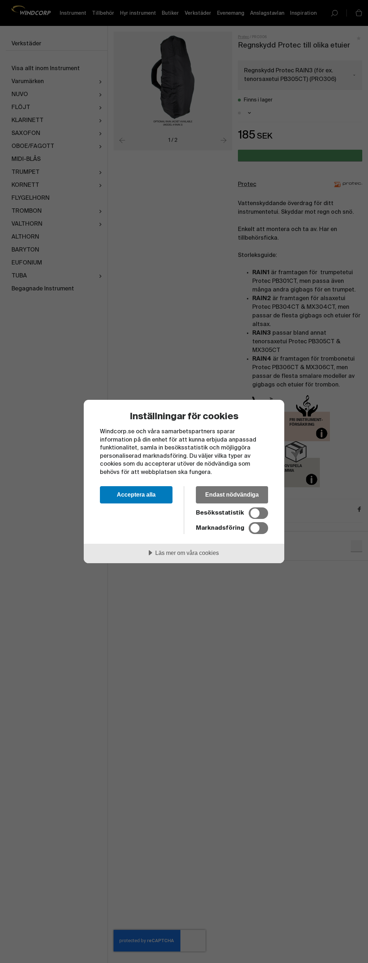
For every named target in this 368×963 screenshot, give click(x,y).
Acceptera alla (136, 494)
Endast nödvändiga (232, 494)
